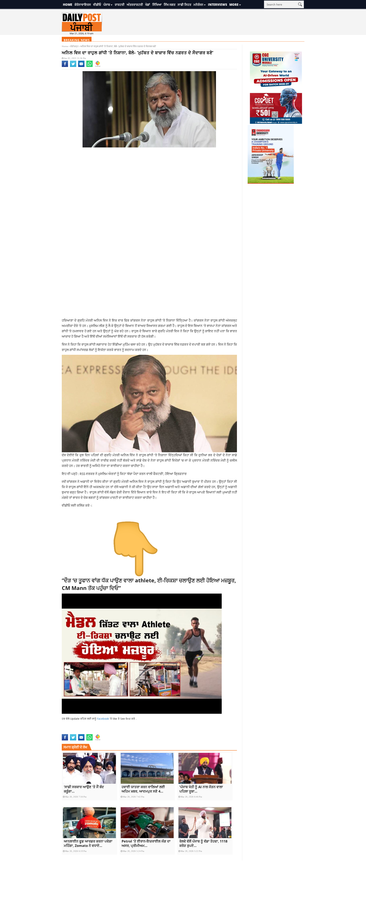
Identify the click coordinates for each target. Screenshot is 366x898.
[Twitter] (73, 66)
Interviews (217, 4)
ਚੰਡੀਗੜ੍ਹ (74, 46)
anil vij (67, 731)
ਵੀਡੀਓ (97, 4)
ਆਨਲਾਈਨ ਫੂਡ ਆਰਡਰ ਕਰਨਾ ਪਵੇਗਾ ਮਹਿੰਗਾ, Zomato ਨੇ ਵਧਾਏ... (88, 843)
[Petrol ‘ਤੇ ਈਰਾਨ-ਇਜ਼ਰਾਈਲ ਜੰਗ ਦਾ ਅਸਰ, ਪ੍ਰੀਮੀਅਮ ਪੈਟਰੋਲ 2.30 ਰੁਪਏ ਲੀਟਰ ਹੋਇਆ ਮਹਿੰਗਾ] (147, 822)
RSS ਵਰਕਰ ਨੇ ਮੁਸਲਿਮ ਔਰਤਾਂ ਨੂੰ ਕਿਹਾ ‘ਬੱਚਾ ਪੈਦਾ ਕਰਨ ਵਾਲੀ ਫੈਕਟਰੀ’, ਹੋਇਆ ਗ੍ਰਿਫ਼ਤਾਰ (133, 473)
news (170, 731)
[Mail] (81, 66)
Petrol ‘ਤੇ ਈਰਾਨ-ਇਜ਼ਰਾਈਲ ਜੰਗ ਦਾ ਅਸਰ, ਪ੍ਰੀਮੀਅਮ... (146, 843)
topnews (211, 731)
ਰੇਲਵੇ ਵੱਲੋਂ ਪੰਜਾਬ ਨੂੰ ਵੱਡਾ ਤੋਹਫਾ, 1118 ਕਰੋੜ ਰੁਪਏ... (203, 843)
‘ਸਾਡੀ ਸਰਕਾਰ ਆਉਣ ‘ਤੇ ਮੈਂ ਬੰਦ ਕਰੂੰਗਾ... (84, 789)
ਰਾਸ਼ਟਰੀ (119, 4)
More (233, 4)
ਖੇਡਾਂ (147, 4)
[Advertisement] (149, 181)
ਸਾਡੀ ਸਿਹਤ (184, 4)
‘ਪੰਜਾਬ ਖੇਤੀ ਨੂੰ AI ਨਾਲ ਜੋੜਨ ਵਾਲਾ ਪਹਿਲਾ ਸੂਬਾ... (201, 789)
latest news (113, 731)
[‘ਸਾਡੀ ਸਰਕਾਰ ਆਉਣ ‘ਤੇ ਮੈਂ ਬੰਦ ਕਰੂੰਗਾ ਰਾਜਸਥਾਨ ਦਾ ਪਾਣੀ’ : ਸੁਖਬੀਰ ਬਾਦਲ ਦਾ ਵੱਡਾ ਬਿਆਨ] (89, 768)
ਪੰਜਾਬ (106, 4)
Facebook (103, 718)
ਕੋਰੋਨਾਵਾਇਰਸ (83, 4)
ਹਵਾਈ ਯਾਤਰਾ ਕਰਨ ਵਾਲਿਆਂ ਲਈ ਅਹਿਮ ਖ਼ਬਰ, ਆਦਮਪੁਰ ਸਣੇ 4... (143, 789)
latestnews (158, 731)
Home (67, 4)
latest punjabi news (135, 731)
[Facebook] (65, 66)
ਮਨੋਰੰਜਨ (198, 4)
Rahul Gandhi (183, 731)
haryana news (94, 731)
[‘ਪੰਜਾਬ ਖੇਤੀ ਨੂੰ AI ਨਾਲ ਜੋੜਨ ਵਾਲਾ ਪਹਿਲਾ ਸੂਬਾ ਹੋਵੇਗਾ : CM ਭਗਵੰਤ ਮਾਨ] (204, 768)
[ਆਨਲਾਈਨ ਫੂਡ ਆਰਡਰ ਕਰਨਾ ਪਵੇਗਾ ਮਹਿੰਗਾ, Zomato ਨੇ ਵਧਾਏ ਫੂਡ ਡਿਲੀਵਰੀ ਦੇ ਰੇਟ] (89, 822)
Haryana (78, 731)
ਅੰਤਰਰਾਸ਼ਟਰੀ (135, 4)
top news (199, 731)
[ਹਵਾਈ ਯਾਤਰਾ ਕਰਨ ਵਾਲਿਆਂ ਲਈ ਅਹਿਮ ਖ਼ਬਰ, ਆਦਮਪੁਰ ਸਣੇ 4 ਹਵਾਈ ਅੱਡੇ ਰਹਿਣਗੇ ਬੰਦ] (147, 768)
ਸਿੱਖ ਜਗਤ (169, 4)
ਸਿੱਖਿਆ (156, 4)
